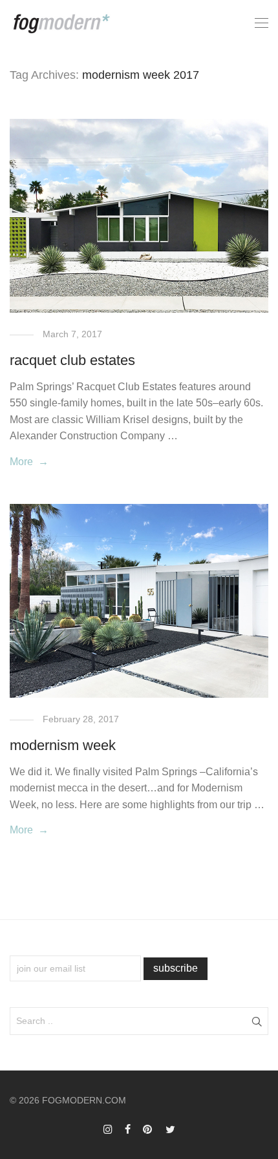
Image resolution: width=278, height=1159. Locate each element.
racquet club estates (72, 360)
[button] (256, 1021)
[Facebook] (128, 1128)
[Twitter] (170, 1128)
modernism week (63, 745)
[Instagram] (107, 1128)
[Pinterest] (148, 1128)
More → (29, 461)
